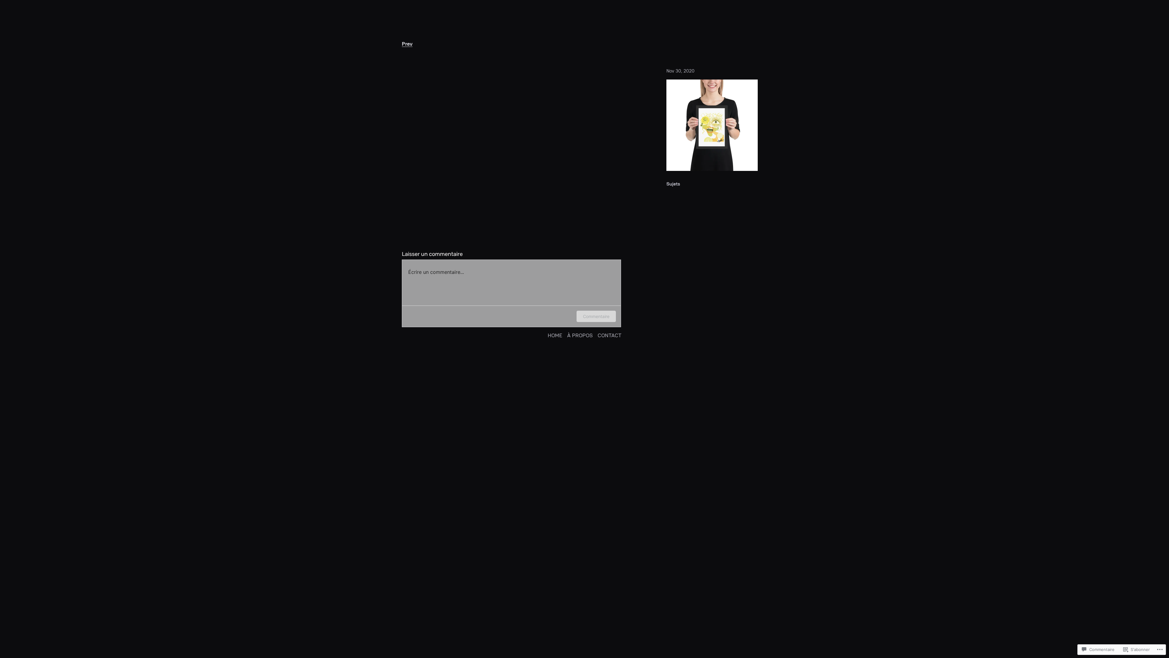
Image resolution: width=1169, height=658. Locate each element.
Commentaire (596, 316)
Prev (407, 43)
